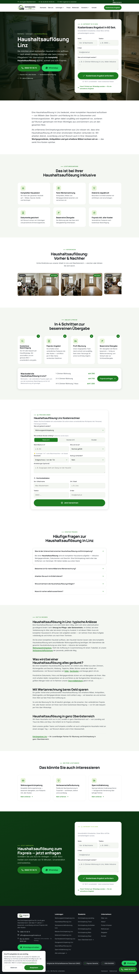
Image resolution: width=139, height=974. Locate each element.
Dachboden (74, 671)
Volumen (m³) (70, 440)
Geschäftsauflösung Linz (63, 946)
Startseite (43, 7)
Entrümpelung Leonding (86, 918)
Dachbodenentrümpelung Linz (65, 939)
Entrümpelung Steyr (84, 936)
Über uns (50, 7)
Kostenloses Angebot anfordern (100, 75)
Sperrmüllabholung (75, 681)
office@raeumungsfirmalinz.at (30, 935)
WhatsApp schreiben (31, 947)
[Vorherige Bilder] (19, 284)
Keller (66, 671)
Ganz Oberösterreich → (86, 940)
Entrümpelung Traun (85, 922)
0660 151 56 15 (117, 2)
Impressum (104, 971)
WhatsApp (53, 68)
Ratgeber (104, 932)
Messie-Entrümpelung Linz (64, 931)
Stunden (94, 440)
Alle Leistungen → (61, 953)
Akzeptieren (34, 968)
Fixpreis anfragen (106, 379)
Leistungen (59, 7)
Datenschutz (113, 971)
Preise (68, 7)
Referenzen (75, 7)
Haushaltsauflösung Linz (63, 922)
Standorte (84, 7)
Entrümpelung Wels (84, 932)
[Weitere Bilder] (119, 284)
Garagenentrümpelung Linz (64, 942)
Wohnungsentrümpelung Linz (65, 918)
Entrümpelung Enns (84, 929)
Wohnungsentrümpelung (42, 648)
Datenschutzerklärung (29, 962)
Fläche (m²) (46, 440)
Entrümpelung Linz (40, 736)
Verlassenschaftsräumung (43, 650)
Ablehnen (13, 968)
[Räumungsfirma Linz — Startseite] (26, 7)
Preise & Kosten (106, 925)
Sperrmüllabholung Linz (63, 949)
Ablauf (103, 922)
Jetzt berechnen (71, 503)
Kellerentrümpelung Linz (63, 935)
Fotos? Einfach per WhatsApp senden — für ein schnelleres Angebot (95, 87)
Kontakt (94, 7)
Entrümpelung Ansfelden (86, 925)
